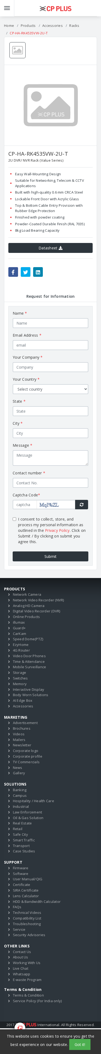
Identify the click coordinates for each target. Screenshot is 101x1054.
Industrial (21, 806)
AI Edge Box (23, 700)
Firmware (21, 868)
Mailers (19, 739)
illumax (19, 622)
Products (28, 25)
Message (22, 445)
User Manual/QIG (28, 879)
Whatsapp (21, 974)
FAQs (17, 906)
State (19, 401)
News (17, 767)
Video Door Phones (29, 655)
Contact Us (22, 951)
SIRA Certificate (26, 890)
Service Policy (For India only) (37, 1000)
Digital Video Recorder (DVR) (36, 611)
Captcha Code (26, 494)
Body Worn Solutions (30, 694)
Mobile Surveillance (29, 666)
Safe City (20, 834)
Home (9, 25)
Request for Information (50, 296)
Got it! (80, 1044)
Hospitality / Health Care (33, 800)
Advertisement (25, 722)
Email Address (27, 335)
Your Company (28, 357)
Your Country (26, 379)
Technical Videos (27, 912)
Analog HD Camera (29, 605)
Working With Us (27, 962)
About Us (20, 957)
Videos (19, 734)
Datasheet (49, 247)
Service (19, 929)
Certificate (21, 884)
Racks (74, 25)
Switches (20, 678)
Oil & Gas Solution (28, 817)
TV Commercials (26, 761)
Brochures (21, 728)
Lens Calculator (26, 895)
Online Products (26, 616)
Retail (18, 828)
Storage (19, 672)
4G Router (21, 650)
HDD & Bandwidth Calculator (37, 901)
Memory (20, 683)
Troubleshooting (27, 923)
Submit (50, 556)
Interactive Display (28, 689)
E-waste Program (27, 979)
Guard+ (19, 628)
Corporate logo (26, 750)
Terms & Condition (28, 995)
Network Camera (27, 594)
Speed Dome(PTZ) (28, 639)
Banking (20, 789)
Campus (20, 795)
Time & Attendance (29, 661)
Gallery (19, 772)
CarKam (19, 633)
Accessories (52, 25)
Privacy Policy (57, 530)
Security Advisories (29, 934)
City (18, 423)
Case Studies (24, 851)
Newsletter (22, 745)
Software (21, 873)
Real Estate (22, 823)
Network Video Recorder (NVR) (38, 600)
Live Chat (20, 968)
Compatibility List (27, 918)
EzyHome (21, 644)
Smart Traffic (24, 840)
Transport (21, 845)
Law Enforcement (27, 812)
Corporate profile (27, 756)
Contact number (29, 472)
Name (20, 313)
